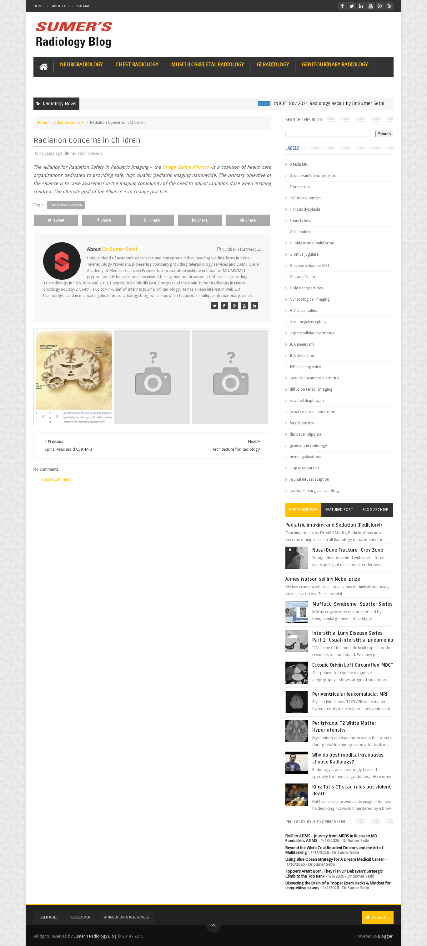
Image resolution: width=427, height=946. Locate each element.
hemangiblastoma (305, 457)
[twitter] (352, 6)
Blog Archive (375, 510)
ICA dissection (302, 355)
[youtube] (370, 6)
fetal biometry (302, 423)
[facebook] (342, 6)
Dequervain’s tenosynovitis (313, 175)
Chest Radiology (137, 65)
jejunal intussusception (309, 479)
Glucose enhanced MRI (309, 265)
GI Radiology (273, 65)
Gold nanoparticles (306, 288)
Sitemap (83, 6)
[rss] (389, 6)
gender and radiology (308, 445)
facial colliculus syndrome (312, 412)
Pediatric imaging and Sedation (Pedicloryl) (333, 525)
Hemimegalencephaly (308, 322)
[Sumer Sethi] (214, 305)
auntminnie (387, 103)
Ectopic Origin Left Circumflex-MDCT (352, 665)
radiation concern (68, 122)
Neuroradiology (81, 65)
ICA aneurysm (302, 344)
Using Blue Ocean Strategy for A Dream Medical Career (334, 859)
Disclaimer (80, 917)
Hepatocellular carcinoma (312, 333)
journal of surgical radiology (314, 490)
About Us (60, 6)
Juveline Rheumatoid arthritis (314, 378)
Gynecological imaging (309, 299)
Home (38, 6)
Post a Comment (56, 479)
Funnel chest (300, 220)
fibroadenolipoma (305, 434)
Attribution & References (126, 917)
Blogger (385, 936)
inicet (246, 103)
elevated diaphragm (307, 400)
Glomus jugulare (304, 254)
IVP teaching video (305, 367)
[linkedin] (361, 6)
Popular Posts (303, 510)
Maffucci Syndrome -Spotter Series (352, 604)
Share (106, 220)
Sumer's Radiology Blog (95, 936)
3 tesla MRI (299, 164)
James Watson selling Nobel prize (322, 579)
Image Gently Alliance (186, 167)
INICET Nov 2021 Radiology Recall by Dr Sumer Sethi (311, 103)
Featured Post (339, 510)
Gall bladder (300, 232)
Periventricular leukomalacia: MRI (349, 694)
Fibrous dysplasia (305, 209)
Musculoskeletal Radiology (207, 65)
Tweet (58, 220)
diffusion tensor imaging (311, 389)
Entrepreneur (301, 187)
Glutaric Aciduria (304, 277)
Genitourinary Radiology (335, 65)
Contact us (380, 917)
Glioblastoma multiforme (312, 243)
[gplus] (380, 6)
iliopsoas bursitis (304, 468)
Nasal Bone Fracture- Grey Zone (347, 550)
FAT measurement (305, 198)
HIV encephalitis (303, 310)
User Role (49, 917)
